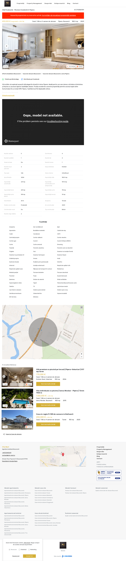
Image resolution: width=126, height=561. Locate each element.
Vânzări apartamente (11, 488)
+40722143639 (6, 452)
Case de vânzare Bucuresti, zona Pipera (56, 73)
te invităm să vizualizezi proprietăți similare (59, 15)
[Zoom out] (81, 356)
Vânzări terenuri (70, 488)
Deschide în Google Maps (9, 461)
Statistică (23, 549)
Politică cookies (101, 464)
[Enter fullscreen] (81, 307)
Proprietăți (20, 3)
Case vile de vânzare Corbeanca (44, 497)
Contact (75, 3)
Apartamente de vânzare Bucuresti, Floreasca (17, 493)
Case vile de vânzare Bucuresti (43, 490)
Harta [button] (80, 66)
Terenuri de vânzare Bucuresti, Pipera (75, 493)
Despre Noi (48, 3)
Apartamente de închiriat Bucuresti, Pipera (16, 522)
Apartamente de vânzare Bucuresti (14, 490)
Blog (68, 3)
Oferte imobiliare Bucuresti (11, 73)
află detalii (27, 542)
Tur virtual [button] (72, 66)
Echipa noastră (59, 3)
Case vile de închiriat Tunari (42, 520)
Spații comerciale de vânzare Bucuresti (107, 490)
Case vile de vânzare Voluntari (43, 500)
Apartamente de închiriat (12, 513)
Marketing (33, 549)
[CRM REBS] (67, 556)
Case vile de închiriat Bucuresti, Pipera (46, 518)
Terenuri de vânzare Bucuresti (73, 490)
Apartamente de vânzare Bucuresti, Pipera (16, 495)
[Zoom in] (81, 353)
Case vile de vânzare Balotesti (43, 495)
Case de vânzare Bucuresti (32, 73)
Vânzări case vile (40, 488)
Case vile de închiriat (42, 513)
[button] (7, 46)
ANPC (98, 462)
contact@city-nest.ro (8, 455)
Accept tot (29, 556)
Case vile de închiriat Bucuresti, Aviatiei (46, 525)
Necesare (14, 549)
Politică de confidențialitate (105, 466)
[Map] (43, 332)
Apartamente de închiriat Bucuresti (14, 515)
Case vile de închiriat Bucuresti (43, 515)
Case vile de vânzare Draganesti (44, 502)
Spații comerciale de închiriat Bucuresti (76, 515)
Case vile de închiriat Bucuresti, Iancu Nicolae (47, 523)
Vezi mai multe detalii (48, 384)
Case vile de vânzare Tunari (42, 493)
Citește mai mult (8, 95)
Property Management (34, 3)
